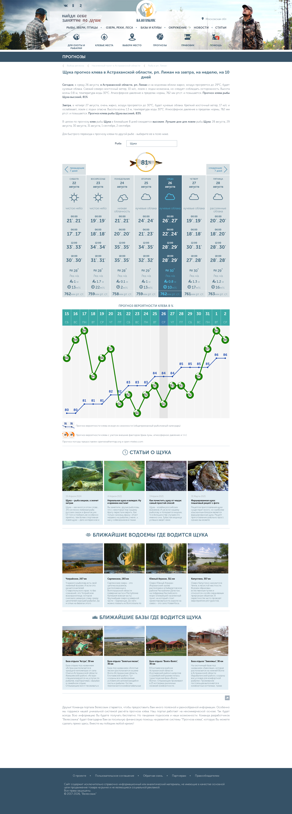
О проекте (79, 775)
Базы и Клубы (151, 27)
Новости (201, 27)
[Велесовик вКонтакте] (65, 5)
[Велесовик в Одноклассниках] (73, 5)
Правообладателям (207, 775)
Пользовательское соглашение (114, 775)
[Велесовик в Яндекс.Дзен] (80, 5)
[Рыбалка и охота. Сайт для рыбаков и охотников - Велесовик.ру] (146, 11)
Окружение (178, 27)
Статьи (220, 27)
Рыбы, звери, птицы (82, 27)
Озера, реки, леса (119, 27)
